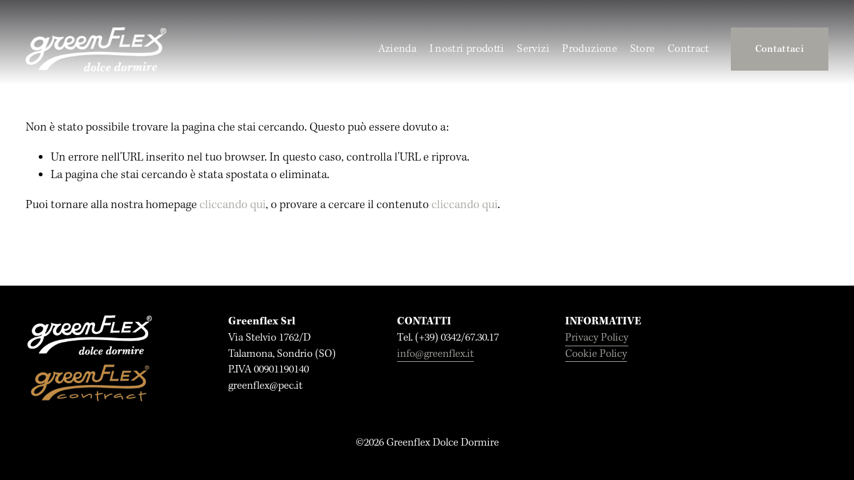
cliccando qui (232, 205)
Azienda (397, 49)
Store (642, 49)
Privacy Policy (596, 338)
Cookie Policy (596, 354)
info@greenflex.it (435, 354)
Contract (689, 49)
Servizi (533, 49)
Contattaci (779, 49)
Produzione (589, 49)
